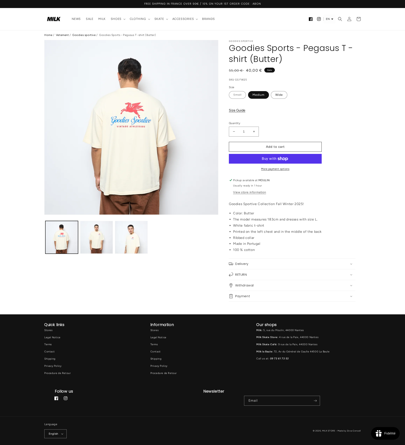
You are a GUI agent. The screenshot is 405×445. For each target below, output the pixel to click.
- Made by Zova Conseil (348, 430)
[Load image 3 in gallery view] (131, 237)
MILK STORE (329, 430)
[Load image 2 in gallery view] (96, 237)
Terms (48, 344)
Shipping (49, 358)
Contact (49, 351)
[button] (117, 19)
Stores (48, 330)
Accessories (183, 19)
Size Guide (237, 110)
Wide (279, 95)
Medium (258, 95)
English (53, 433)
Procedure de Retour (57, 373)
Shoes (116, 19)
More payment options (275, 168)
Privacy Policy (52, 365)
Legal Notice (52, 337)
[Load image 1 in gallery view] (61, 237)
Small (237, 95)
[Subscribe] (315, 401)
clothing (138, 19)
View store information (249, 192)
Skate (159, 19)
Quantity (234, 123)
